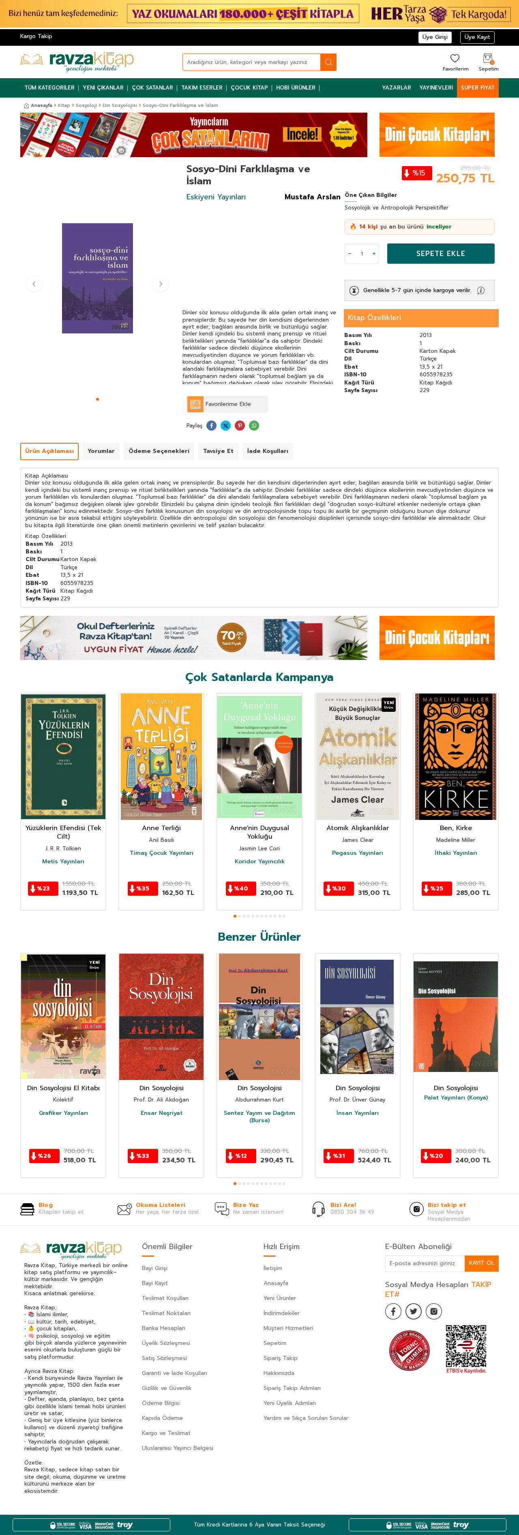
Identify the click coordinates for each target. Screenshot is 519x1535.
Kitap (64, 105)
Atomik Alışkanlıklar (357, 828)
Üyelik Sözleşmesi (166, 1343)
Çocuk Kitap (249, 88)
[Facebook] (393, 1311)
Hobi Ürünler (295, 88)
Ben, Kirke (456, 828)
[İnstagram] (434, 1311)
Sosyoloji (86, 105)
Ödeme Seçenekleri (159, 451)
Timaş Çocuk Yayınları (161, 853)
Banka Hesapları (163, 1328)
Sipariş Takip (281, 1358)
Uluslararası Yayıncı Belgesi (177, 1448)
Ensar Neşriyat (161, 1113)
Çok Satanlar (152, 88)
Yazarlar (396, 88)
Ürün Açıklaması (49, 451)
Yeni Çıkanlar (103, 88)
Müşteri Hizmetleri (288, 1328)
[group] (97, 278)
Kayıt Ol (481, 1263)
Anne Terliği (161, 828)
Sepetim (275, 1343)
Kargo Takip (36, 36)
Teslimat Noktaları (166, 1313)
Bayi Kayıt (155, 1283)
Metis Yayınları (63, 861)
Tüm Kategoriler (49, 88)
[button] (97, 399)
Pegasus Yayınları (357, 853)
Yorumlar (101, 451)
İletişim (273, 1268)
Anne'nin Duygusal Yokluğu (259, 832)
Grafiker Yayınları (63, 1113)
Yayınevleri (436, 88)
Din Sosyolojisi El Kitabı (63, 1088)
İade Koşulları (267, 451)
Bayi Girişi (154, 1268)
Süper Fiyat (478, 88)
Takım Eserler (202, 88)
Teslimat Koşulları (165, 1298)
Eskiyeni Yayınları (216, 197)
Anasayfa (41, 105)
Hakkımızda (279, 1373)
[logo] (77, 62)
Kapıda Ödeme (162, 1418)
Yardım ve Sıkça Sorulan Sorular (306, 1418)
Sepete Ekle (440, 253)
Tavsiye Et (218, 451)
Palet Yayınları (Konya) (456, 1098)
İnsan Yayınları (358, 1113)
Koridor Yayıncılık (260, 861)
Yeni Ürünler (280, 1298)
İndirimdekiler (282, 1313)
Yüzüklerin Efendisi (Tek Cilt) (63, 832)
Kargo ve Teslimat (166, 1433)
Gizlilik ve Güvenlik (167, 1388)
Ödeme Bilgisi (161, 1403)
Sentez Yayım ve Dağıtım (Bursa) (259, 1117)
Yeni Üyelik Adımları (290, 1403)
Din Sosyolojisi (120, 105)
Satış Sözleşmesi (164, 1358)
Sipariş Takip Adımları (292, 1388)
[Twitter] (413, 1311)
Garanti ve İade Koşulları (174, 1373)
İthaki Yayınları (456, 853)
